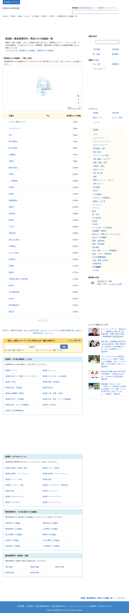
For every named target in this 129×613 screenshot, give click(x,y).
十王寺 (11, 227)
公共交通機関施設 (99, 257)
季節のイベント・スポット (103, 180)
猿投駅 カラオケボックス (14, 496)
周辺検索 (82, 8)
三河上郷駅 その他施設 (51, 540)
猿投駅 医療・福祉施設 (51, 382)
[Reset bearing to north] (78, 103)
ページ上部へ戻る (103, 598)
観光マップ (97, 118)
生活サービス (98, 170)
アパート (95, 208)
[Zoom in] (78, 96)
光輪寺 (11, 161)
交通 (94, 177)
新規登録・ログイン (11, 2)
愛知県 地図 (34, 567)
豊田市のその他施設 (45, 50)
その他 (95, 270)
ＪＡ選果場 (13, 181)
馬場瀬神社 (13, 200)
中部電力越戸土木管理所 (18, 279)
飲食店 (95, 221)
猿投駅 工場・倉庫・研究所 (53, 393)
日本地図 (96, 49)
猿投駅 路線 (34, 572)
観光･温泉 (97, 152)
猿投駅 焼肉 (47, 479)
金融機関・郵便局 (99, 231)
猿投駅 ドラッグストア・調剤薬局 (55, 485)
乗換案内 (115, 64)
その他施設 (97, 194)
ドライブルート (99, 69)
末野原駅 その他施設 (13, 546)
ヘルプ (114, 2)
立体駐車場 (96, 264)
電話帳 (95, 113)
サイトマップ (122, 2)
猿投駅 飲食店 (48, 388)
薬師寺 (11, 272)
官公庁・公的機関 (99, 237)
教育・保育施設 (98, 244)
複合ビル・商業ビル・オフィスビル (106, 234)
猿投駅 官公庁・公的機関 (14, 399)
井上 (10, 135)
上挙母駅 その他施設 (50, 529)
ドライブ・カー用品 (101, 155)
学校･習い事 (98, 173)
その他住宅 (96, 218)
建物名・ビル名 (99, 201)
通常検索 (75, 8)
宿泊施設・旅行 (99, 148)
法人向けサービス (104, 606)
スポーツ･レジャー (100, 145)
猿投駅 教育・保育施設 (13, 388)
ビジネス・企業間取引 (102, 198)
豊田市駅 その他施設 (50, 523)
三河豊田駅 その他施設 (51, 546)
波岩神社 (12, 213)
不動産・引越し (99, 166)
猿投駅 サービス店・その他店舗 (54, 376)
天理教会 (12, 246)
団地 (94, 211)
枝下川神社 (13, 148)
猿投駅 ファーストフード (52, 496)
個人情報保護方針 (42, 606)
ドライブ (94, 8)
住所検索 (115, 49)
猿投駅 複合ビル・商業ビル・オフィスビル (21, 376)
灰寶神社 (12, 259)
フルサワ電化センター (17, 122)
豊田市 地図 (59, 567)
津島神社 (12, 233)
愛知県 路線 (9, 572)
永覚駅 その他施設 (12, 540)
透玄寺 (11, 312)
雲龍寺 (11, 207)
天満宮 (11, 266)
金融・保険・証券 (100, 162)
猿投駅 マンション (49, 370)
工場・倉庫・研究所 (100, 260)
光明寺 (11, 174)
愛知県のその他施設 (27, 50)
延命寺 (11, 220)
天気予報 (115, 113)
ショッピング (98, 138)
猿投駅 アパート (11, 370)
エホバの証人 (14, 253)
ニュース (96, 122)
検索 (122, 12)
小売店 (95, 224)
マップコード (110, 8)
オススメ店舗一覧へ (75, 340)
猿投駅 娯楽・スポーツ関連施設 (17, 405)
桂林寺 (11, 285)
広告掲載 (92, 606)
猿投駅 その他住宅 (49, 405)
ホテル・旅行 (117, 118)
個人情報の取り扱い (59, 606)
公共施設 (96, 187)
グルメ (95, 134)
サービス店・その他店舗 (102, 228)
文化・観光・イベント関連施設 (104, 250)
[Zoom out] (78, 99)
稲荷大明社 (13, 168)
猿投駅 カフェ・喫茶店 (51, 468)
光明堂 (11, 187)
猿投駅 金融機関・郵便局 (14, 393)
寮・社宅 (95, 214)
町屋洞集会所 (14, 305)
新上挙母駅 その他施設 (13, 534)
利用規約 (30, 606)
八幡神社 (12, 155)
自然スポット (98, 184)
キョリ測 (96, 64)
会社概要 (21, 606)
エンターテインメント (102, 141)
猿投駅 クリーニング (50, 491)
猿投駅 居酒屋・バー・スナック (17, 474)
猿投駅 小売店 (10, 382)
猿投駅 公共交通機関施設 (14, 410)
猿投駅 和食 (9, 491)
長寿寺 (11, 194)
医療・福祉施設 (98, 241)
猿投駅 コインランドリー (52, 502)
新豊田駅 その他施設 (13, 523)
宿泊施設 (95, 247)
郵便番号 (102, 8)
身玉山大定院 (14, 240)
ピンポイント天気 (115, 284)
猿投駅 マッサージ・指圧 (14, 485)
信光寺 (11, 299)
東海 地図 (8, 567)
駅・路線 (96, 54)
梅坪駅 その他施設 (49, 534)
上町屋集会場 (14, 292)
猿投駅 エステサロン (13, 502)
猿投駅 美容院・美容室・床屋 (16, 468)
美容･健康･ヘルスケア (102, 159)
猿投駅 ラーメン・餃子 (13, 479)
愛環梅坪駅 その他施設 (13, 529)
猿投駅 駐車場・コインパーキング (55, 474)
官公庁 (95, 191)
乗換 (88, 8)
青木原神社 (13, 141)
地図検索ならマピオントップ (101, 2)
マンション (96, 205)
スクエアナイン (15, 128)
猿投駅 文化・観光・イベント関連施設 (57, 399)
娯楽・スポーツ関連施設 (102, 254)
